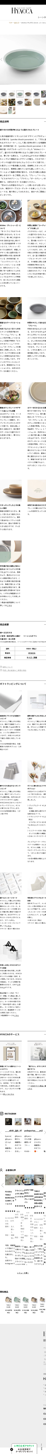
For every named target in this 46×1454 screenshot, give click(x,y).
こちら (9, 605)
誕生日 (16, 23)
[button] (2, 59)
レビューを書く (23, 1273)
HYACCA (31, 653)
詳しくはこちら (8, 1094)
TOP (10, 23)
